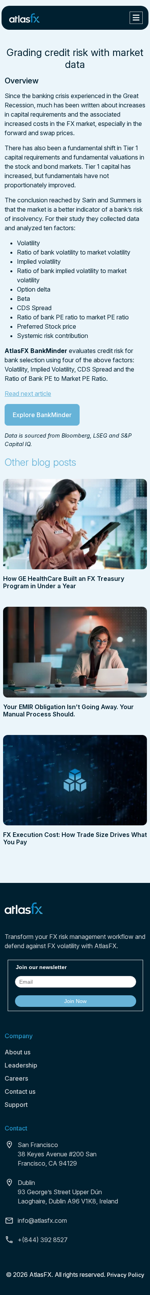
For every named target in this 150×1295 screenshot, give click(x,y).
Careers (16, 1078)
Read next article (28, 393)
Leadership (21, 1065)
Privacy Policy (125, 1274)
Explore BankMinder (42, 415)
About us (17, 1052)
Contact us (20, 1091)
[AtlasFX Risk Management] (24, 17)
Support (16, 1104)
